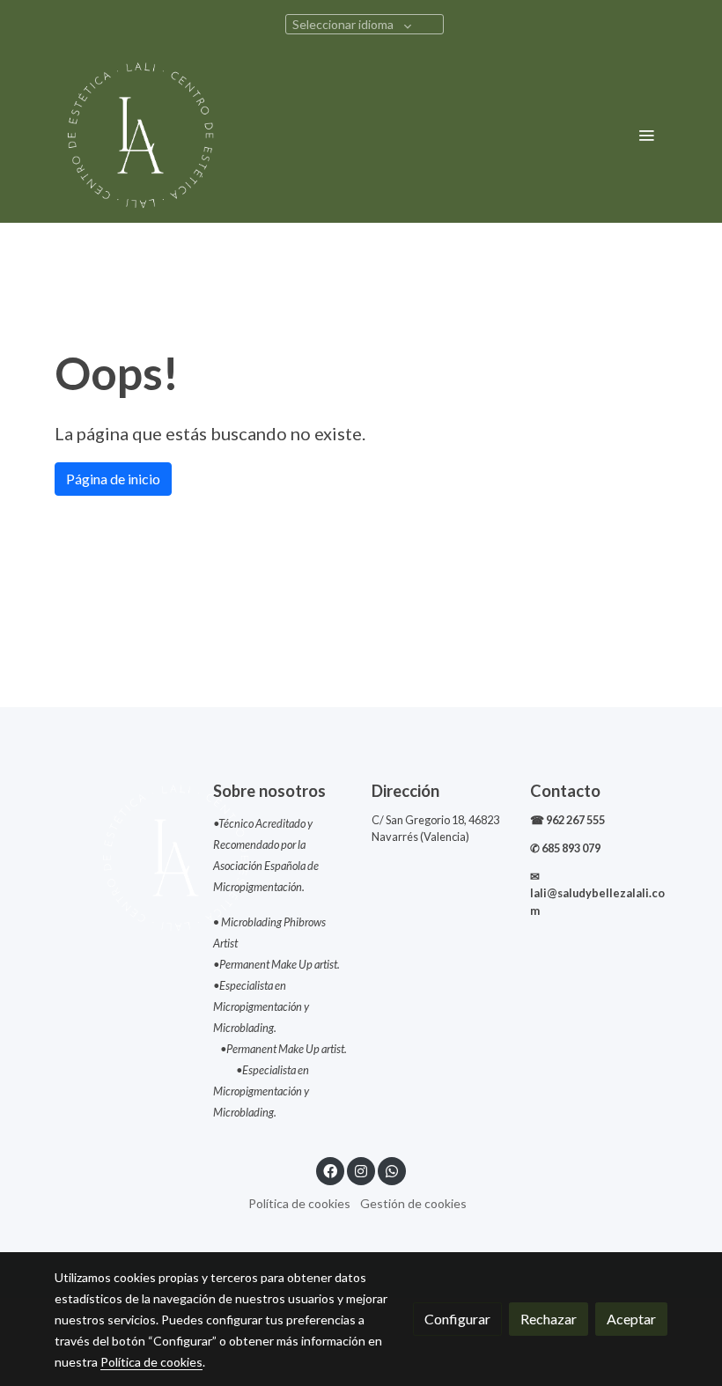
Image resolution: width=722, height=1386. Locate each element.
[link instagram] (361, 1170)
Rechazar (548, 1318)
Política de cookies (299, 1203)
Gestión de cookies (413, 1203)
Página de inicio (113, 478)
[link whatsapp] (392, 1170)
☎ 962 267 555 (568, 820)
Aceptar (631, 1318)
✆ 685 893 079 (565, 848)
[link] (141, 134)
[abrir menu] (646, 135)
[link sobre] (123, 857)
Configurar (457, 1318)
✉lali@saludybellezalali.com (597, 893)
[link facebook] (330, 1170)
